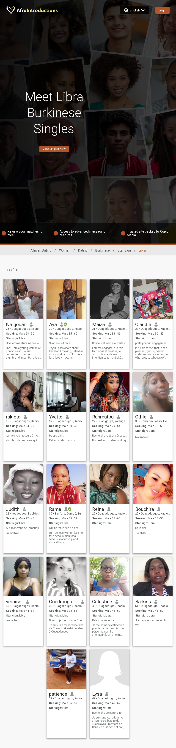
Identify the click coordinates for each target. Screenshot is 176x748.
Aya (53, 324)
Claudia (143, 324)
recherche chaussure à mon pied (23, 435)
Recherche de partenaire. (107, 712)
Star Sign (124, 250)
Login (162, 10)
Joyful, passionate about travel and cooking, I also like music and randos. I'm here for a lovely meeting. (66, 352)
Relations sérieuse (103, 620)
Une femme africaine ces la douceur (23, 343)
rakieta (13, 417)
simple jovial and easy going (23, 440)
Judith (12, 509)
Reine (98, 509)
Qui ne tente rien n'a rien (64, 528)
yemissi (14, 601)
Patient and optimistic (62, 440)
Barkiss (143, 601)
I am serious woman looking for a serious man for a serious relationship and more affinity (66, 537)
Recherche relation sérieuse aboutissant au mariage (109, 435)
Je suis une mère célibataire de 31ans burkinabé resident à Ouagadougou (66, 628)
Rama (55, 509)
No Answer (141, 437)
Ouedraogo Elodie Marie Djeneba (63, 601)
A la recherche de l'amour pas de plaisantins (23, 528)
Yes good (140, 532)
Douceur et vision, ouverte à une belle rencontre (109, 343)
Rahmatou (103, 417)
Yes (137, 625)
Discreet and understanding (109, 440)
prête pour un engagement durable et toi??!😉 (152, 343)
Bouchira (144, 509)
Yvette (55, 417)
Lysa (97, 694)
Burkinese (102, 250)
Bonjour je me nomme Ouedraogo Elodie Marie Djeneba (66, 620)
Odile (140, 417)
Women (64, 250)
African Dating (40, 250)
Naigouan (16, 324)
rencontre (11, 620)
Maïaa (98, 324)
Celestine (102, 601)
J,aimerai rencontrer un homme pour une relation (152, 620)
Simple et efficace (59, 343)
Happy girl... (56, 435)
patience (58, 694)
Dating (83, 250)
